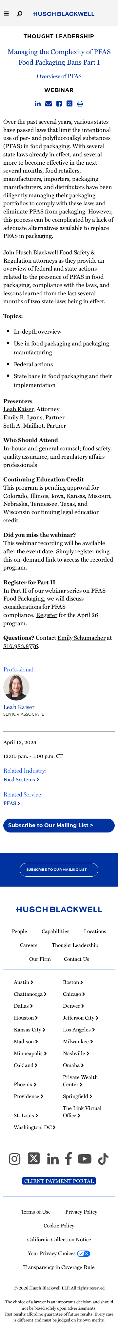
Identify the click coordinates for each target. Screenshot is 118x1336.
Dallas (22, 1005)
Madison (24, 1041)
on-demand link (35, 559)
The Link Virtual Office (82, 1111)
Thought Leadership (59, 36)
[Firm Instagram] (17, 1162)
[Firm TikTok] (103, 1162)
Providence (27, 1096)
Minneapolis (29, 1053)
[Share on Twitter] (69, 104)
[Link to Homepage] (64, 14)
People (19, 931)
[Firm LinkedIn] (56, 1162)
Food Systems (19, 779)
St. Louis (24, 1115)
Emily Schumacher (81, 637)
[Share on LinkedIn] (37, 104)
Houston (24, 1017)
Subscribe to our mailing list (57, 869)
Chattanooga (29, 993)
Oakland (24, 1065)
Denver (72, 1005)
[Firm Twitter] (36, 1162)
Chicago (72, 993)
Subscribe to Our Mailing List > (50, 825)
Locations (95, 931)
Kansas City (28, 1029)
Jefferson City (79, 1017)
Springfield (76, 1096)
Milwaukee (76, 1041)
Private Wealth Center (80, 1080)
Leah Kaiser (18, 408)
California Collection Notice (59, 1239)
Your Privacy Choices (52, 1253)
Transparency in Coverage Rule (59, 1267)
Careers (28, 945)
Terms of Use (36, 1211)
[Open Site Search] (19, 13)
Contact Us (76, 958)
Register (46, 614)
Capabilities (55, 931)
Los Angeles (77, 1029)
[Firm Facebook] (71, 1162)
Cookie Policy (59, 1225)
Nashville (75, 1053)
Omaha (72, 1065)
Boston (71, 982)
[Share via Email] (48, 104)
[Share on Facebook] (59, 104)
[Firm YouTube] (87, 1162)
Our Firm (40, 958)
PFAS (10, 803)
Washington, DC (33, 1127)
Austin (22, 982)
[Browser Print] (80, 104)
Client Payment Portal (59, 1181)
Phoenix (24, 1084)
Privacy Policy (81, 1211)
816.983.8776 (20, 645)
